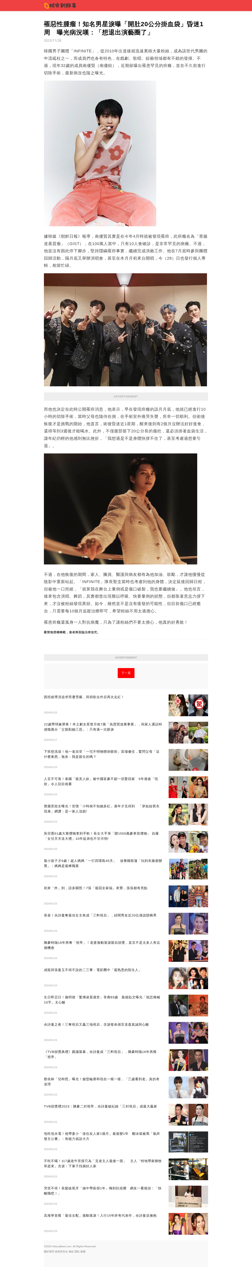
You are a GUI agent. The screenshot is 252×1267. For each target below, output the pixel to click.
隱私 (77, 1251)
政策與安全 (61, 1251)
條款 (71, 1251)
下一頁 (126, 673)
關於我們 (49, 1251)
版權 (83, 1251)
